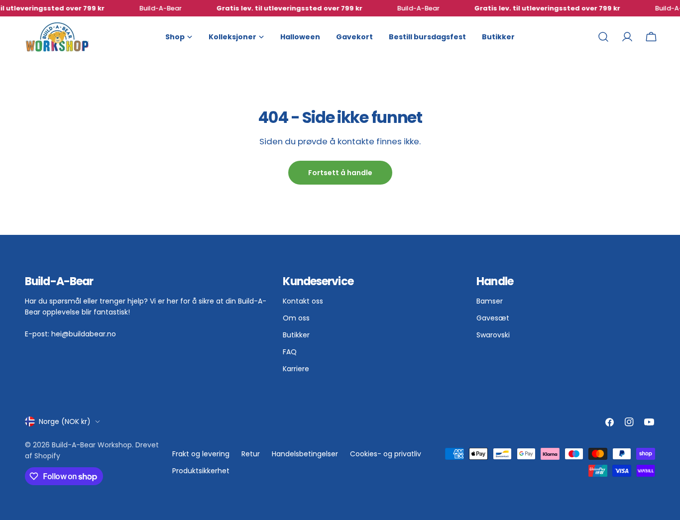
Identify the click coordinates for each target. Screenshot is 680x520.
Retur (250, 454)
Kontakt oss (303, 301)
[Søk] (603, 37)
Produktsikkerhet (200, 471)
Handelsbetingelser (305, 454)
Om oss (296, 318)
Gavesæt (492, 318)
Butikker (296, 335)
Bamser (489, 301)
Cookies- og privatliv (385, 454)
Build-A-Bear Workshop (92, 445)
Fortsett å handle (340, 173)
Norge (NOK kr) (65, 421)
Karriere (296, 369)
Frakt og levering (200, 454)
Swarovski (493, 335)
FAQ (290, 352)
